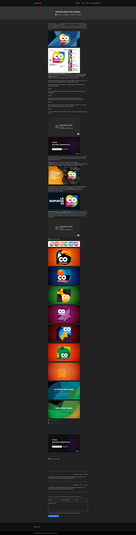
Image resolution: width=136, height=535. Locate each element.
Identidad (72, 14)
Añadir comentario (52, 503)
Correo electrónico (66, 499)
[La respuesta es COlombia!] (64, 38)
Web (77, 499)
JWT (59, 76)
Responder (85, 474)
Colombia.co (50, 29)
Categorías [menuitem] (77, 3)
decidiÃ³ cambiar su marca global (72, 24)
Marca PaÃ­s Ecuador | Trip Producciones (56, 485)
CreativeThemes (54, 533)
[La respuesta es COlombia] (64, 201)
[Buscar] (101, 3)
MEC (66, 76)
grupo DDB (82, 73)
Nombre (50, 499)
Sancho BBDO (75, 73)
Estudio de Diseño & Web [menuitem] (95, 3)
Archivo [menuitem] (83, 3)
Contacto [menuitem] (88, 3)
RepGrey (62, 76)
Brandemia (57, 23)
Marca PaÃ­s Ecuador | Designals (55, 474)
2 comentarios (78, 14)
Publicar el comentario (53, 516)
